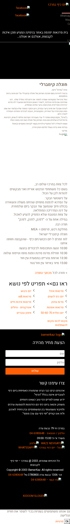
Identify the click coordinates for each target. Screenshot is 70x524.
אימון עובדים (24, 313)
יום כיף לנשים (56, 296)
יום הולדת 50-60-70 (52, 313)
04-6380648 (15, 475)
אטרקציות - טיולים (21, 307)
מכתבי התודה (43, 273)
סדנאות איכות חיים (20, 302)
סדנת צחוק (57, 302)
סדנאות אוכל (56, 291)
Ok (67, 521)
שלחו (35, 371)
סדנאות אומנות (55, 307)
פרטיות (59, 521)
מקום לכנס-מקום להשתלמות (57, 323)
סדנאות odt (24, 296)
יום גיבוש (26, 291)
